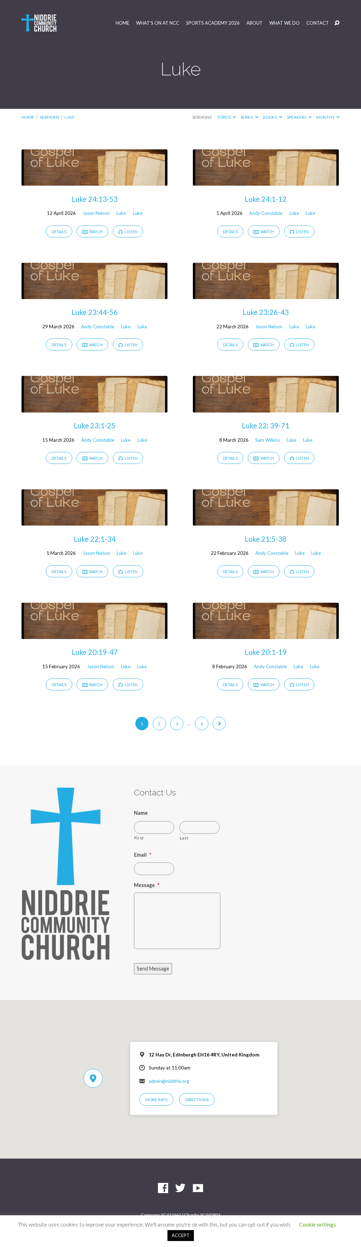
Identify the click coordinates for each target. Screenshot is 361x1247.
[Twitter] (180, 1188)
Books (270, 117)
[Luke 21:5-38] (266, 521)
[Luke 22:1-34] (94, 521)
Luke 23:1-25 (95, 425)
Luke (70, 117)
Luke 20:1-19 (266, 652)
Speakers (297, 117)
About (254, 23)
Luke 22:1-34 (95, 539)
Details (58, 231)
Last (184, 837)
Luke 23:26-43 (266, 312)
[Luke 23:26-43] (266, 294)
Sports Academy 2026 (213, 23)
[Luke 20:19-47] (94, 634)
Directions (197, 1099)
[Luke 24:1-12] (266, 181)
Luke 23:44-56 (95, 312)
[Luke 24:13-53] (94, 181)
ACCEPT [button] (181, 1235)
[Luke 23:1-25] (94, 408)
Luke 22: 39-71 (265, 425)
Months (325, 117)
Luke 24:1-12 (266, 199)
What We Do (284, 23)
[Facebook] (163, 1188)
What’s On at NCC (157, 23)
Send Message (153, 969)
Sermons (49, 117)
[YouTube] (198, 1188)
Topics (224, 117)
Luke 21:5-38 (266, 539)
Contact (317, 23)
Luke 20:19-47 (95, 652)
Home (122, 23)
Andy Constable (265, 213)
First (139, 837)
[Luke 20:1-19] (266, 634)
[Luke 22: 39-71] (266, 408)
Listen (130, 231)
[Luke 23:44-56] (94, 294)
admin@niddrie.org (169, 1081)
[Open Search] (337, 23)
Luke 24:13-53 (95, 199)
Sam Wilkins (267, 440)
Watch (95, 231)
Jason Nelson (96, 213)
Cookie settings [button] (317, 1224)
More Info (156, 1099)
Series (247, 117)
